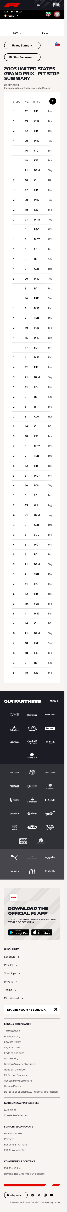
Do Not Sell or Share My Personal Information (31, 1092)
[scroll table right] (52, 101)
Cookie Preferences (16, 1116)
